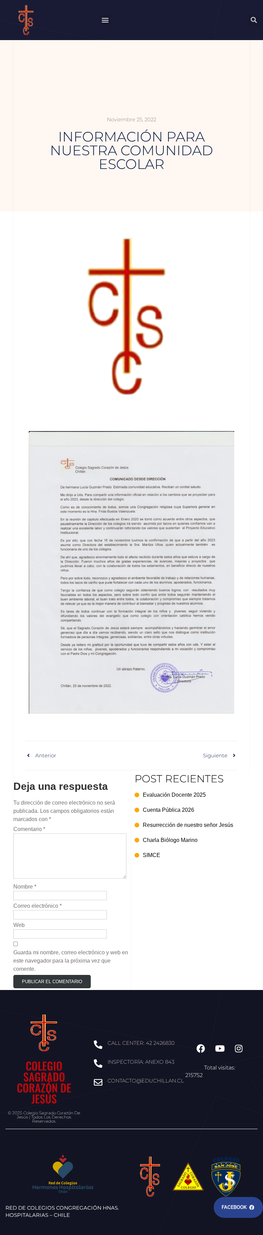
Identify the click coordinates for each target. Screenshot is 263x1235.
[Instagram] (238, 1048)
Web (19, 925)
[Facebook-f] (201, 1048)
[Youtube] (219, 1048)
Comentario (29, 829)
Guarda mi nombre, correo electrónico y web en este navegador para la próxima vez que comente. (70, 961)
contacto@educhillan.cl (146, 1080)
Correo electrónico (37, 906)
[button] (105, 20)
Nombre (24, 887)
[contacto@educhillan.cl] (98, 1082)
